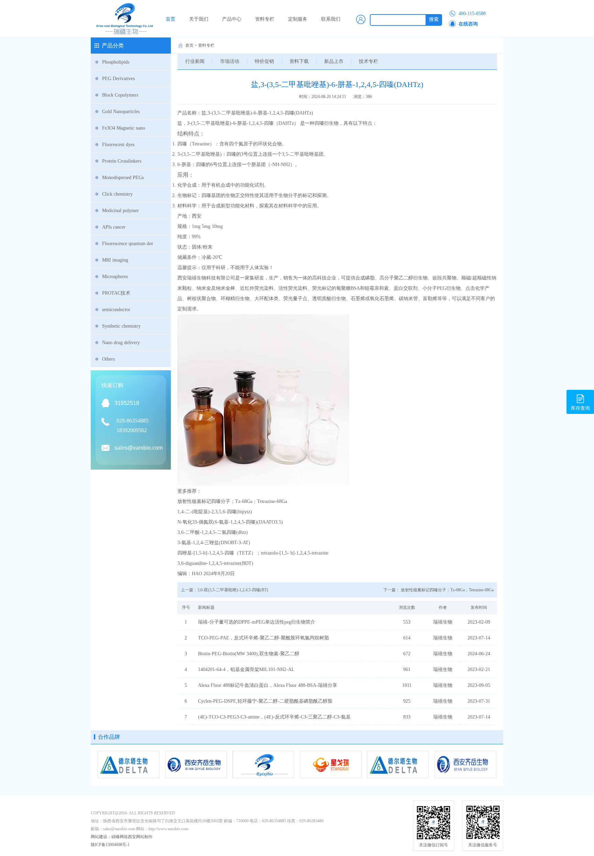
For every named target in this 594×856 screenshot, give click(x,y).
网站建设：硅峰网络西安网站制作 (122, 836)
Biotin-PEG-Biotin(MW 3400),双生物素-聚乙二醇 (248, 653)
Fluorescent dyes (118, 144)
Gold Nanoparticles (121, 111)
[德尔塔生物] (398, 764)
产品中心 (231, 19)
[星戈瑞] (330, 764)
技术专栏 (368, 61)
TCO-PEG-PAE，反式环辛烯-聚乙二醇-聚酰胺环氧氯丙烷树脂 (263, 637)
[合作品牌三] (263, 764)
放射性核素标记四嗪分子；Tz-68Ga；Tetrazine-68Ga (447, 590)
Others (108, 359)
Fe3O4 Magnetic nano (123, 128)
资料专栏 (264, 19)
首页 (170, 19)
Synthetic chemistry (121, 326)
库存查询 (580, 408)
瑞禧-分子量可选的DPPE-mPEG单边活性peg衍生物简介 (256, 622)
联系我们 (330, 19)
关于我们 (198, 19)
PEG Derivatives (118, 78)
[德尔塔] (128, 764)
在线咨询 (468, 23)
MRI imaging (115, 260)
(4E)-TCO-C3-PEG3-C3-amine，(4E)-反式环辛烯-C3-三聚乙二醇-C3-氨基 (274, 717)
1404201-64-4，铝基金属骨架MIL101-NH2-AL (246, 669)
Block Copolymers (120, 95)
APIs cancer (113, 227)
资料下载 (299, 61)
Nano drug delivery (121, 342)
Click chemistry (117, 194)
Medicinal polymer (120, 210)
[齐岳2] (465, 764)
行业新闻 (195, 61)
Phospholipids (115, 62)
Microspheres (115, 276)
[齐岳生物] (196, 764)
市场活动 (229, 61)
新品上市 (333, 61)
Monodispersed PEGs (123, 177)
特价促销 (264, 61)
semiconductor (116, 309)
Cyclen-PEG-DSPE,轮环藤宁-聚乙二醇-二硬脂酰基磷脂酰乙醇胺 (265, 701)
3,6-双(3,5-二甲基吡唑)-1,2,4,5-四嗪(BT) (232, 590)
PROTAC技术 (116, 293)
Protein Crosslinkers (121, 161)
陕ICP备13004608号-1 (110, 844)
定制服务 (297, 19)
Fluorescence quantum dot (127, 243)
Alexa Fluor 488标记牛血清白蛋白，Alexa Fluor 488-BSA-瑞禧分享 (267, 685)
